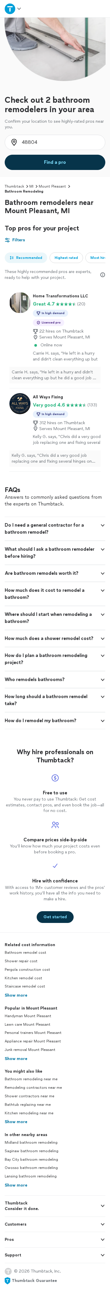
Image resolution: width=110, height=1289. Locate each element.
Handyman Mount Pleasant (28, 1016)
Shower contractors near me (29, 1096)
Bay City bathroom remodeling (31, 1159)
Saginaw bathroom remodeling (31, 1151)
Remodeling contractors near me (33, 1088)
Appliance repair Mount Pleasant (33, 1041)
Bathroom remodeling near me (31, 1079)
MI (31, 186)
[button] (55, 528)
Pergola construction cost (27, 970)
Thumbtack (14, 186)
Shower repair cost (21, 961)
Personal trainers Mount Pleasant (33, 1033)
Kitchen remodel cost (23, 978)
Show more (16, 995)
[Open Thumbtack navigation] (13, 8)
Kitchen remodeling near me (29, 1113)
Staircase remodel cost (25, 986)
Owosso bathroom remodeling (31, 1168)
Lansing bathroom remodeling (31, 1176)
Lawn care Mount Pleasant (27, 1024)
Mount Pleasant (52, 186)
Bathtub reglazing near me (28, 1105)
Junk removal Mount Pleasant (30, 1050)
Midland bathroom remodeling (31, 1142)
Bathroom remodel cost (25, 953)
